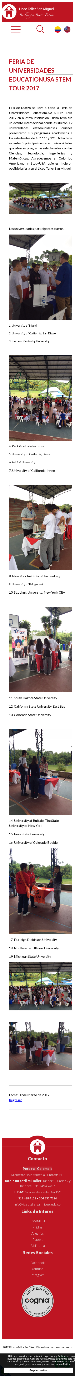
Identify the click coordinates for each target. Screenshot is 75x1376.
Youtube (38, 1269)
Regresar (15, 1100)
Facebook (37, 1263)
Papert (37, 1239)
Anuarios (37, 1233)
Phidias (37, 1227)
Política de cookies (57, 1358)
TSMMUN (37, 1221)
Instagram (37, 1275)
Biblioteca (37, 1245)
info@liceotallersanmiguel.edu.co (38, 1204)
